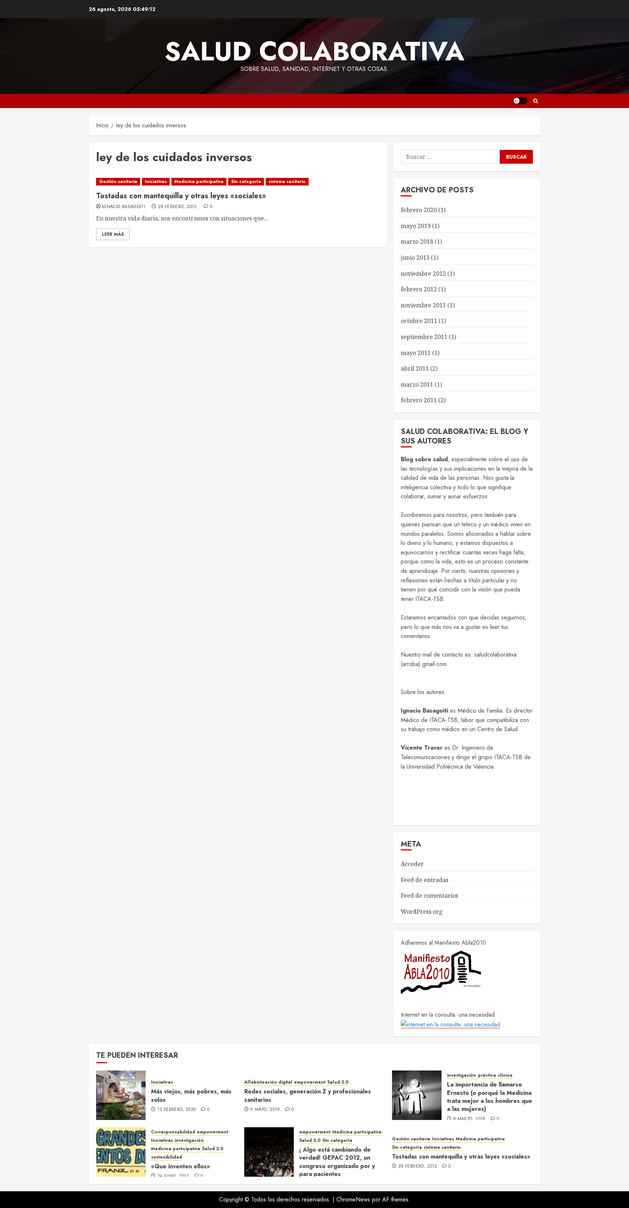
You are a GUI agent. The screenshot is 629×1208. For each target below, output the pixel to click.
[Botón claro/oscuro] (520, 100)
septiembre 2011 (424, 337)
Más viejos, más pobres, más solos (191, 1095)
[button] (535, 101)
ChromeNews (353, 1199)
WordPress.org (422, 912)
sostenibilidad (166, 1157)
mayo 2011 (416, 353)
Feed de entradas (424, 880)
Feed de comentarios (429, 896)
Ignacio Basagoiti (123, 207)
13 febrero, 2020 (176, 1110)
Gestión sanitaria (118, 181)
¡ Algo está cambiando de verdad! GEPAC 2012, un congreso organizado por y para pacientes (337, 1161)
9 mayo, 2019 (265, 1110)
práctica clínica (495, 1075)
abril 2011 (415, 368)
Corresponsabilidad (173, 1132)
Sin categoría (246, 181)
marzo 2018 (417, 242)
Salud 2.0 (338, 1082)
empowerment (309, 1082)
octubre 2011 (419, 321)
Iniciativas (156, 181)
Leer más (113, 234)
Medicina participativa (198, 181)
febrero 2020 (419, 210)
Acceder (412, 864)
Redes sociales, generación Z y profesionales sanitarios (307, 1095)
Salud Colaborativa (314, 51)
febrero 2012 (419, 289)
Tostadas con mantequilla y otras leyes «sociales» (181, 196)
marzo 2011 (417, 384)
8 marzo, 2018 (469, 1119)
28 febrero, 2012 (177, 207)
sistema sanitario (287, 181)
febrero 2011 (419, 400)
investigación (461, 1075)
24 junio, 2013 (173, 1176)
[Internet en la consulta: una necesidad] (450, 1024)
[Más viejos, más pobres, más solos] (121, 1095)
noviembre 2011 (423, 305)
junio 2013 (415, 258)
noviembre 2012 (423, 274)
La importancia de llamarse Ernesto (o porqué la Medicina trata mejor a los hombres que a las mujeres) (489, 1096)
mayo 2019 (416, 226)
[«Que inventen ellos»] (121, 1152)
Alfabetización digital (268, 1082)
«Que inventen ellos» (180, 1166)
